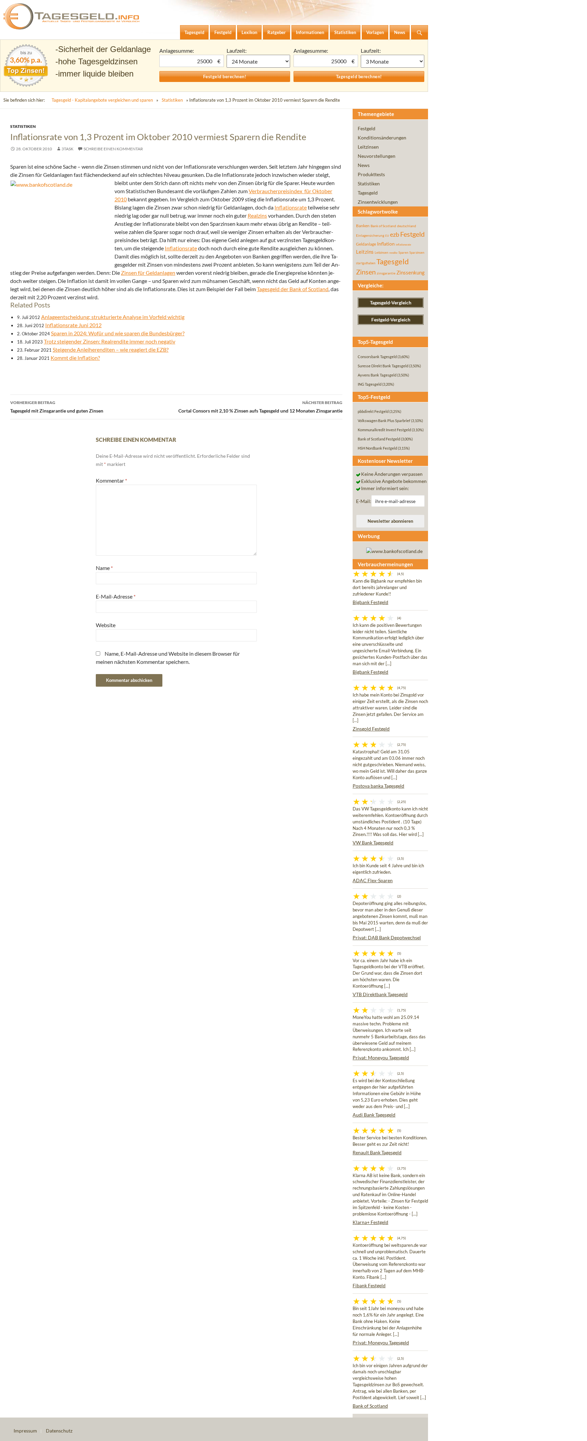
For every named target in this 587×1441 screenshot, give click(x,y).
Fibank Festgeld (369, 1285)
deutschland (406, 226)
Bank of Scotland (383, 226)
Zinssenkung (410, 272)
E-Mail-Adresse (116, 596)
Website (105, 625)
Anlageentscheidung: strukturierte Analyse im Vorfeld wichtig (112, 317)
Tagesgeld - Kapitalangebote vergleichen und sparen (102, 100)
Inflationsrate (290, 207)
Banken (363, 225)
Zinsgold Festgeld (371, 729)
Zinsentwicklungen (378, 202)
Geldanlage (366, 244)
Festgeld (366, 128)
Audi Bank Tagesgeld (374, 1115)
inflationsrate (403, 244)
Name (104, 568)
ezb (394, 234)
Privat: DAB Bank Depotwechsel (387, 937)
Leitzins (365, 252)
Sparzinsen (416, 252)
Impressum (25, 1431)
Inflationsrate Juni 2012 (73, 325)
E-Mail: (363, 501)
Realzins (257, 215)
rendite (393, 252)
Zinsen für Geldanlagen (148, 272)
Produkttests (371, 174)
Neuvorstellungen (376, 156)
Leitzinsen (368, 147)
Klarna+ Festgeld (370, 1222)
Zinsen (366, 272)
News (364, 165)
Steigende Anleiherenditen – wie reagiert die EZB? (110, 349)
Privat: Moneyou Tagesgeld (381, 1057)
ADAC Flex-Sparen (373, 880)
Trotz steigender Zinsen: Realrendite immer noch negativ (109, 341)
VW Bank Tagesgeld (373, 842)
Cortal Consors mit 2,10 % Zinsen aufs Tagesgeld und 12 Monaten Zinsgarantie (260, 407)
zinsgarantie (386, 273)
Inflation (386, 244)
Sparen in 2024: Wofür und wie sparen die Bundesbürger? (117, 333)
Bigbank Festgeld (370, 602)
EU (387, 235)
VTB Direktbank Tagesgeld (380, 994)
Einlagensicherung (370, 235)
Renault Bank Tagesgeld (377, 1152)
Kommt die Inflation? (75, 357)
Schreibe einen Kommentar (113, 148)
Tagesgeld (368, 193)
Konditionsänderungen (382, 137)
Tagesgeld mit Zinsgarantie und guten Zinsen (56, 407)
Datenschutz (59, 1431)
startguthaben (365, 263)
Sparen (403, 252)
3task (67, 148)
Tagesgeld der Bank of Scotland (292, 289)
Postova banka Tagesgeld (378, 786)
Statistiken (172, 100)
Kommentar (111, 480)
